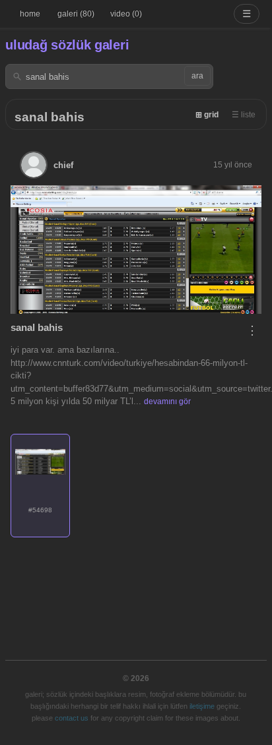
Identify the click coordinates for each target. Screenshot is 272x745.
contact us (71, 718)
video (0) (126, 13)
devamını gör (167, 401)
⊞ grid (207, 114)
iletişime (202, 706)
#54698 (40, 510)
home (30, 13)
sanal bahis (50, 117)
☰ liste (243, 114)
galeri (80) (75, 13)
